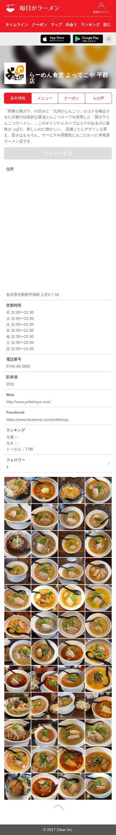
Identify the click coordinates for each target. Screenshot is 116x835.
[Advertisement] (58, 232)
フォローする (58, 153)
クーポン (71, 98)
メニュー (44, 98)
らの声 (98, 98)
